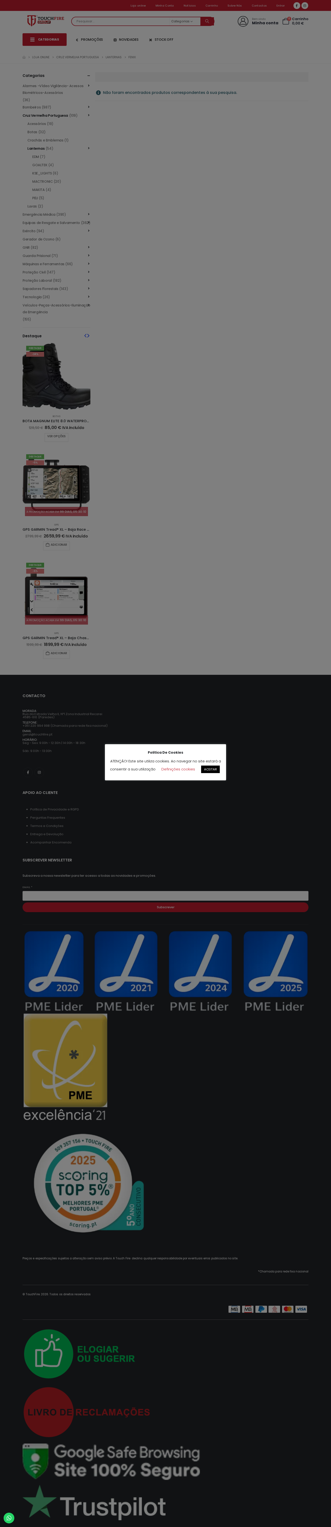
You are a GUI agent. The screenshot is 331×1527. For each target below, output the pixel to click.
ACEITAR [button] (210, 769)
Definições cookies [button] (178, 769)
